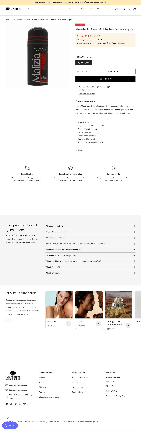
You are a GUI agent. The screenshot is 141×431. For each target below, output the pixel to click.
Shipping (80, 40)
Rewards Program (79, 392)
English (116, 9)
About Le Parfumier (80, 377)
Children (42, 387)
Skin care (42, 392)
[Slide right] (14, 320)
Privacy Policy (111, 386)
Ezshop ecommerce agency (87, 421)
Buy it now (105, 79)
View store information (87, 94)
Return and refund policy (115, 396)
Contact (75, 382)
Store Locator (77, 387)
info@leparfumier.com (18, 385)
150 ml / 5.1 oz (83, 63)
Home (8, 20)
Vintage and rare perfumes (49, 397)
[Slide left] (8, 320)
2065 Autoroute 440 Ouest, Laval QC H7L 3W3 (20, 397)
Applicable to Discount (22, 20)
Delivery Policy (111, 391)
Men (40, 382)
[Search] (124, 9)
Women (42, 377)
